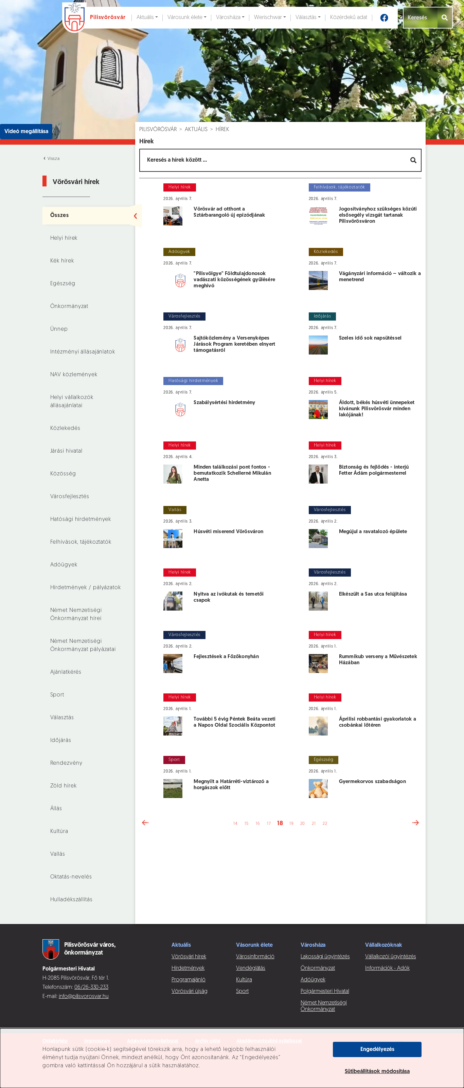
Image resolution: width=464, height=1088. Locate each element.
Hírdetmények (188, 968)
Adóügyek (63, 565)
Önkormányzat (69, 306)
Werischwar (268, 17)
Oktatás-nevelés (71, 877)
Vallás (57, 854)
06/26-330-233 (91, 987)
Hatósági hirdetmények (80, 519)
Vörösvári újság (190, 991)
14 (235, 824)
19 (291, 824)
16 (258, 824)
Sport (57, 695)
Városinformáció (255, 957)
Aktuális (145, 17)
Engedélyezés (377, 1049)
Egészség (62, 284)
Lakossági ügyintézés (325, 957)
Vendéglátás (250, 968)
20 (302, 824)
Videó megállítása (26, 131)
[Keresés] (445, 18)
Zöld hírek (63, 786)
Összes (59, 215)
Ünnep (59, 329)
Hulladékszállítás (71, 900)
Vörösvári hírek (189, 957)
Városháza (228, 17)
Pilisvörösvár (158, 129)
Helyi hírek (64, 238)
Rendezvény (66, 763)
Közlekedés (65, 428)
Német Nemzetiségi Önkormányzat (324, 1006)
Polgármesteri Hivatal (325, 991)
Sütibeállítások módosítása (377, 1071)
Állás (56, 809)
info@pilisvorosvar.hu (84, 996)
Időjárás (60, 740)
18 (280, 824)
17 (269, 824)
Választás (306, 17)
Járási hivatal (66, 451)
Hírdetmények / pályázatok (85, 588)
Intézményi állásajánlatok (82, 352)
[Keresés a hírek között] (414, 160)
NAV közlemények (73, 375)
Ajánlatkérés (66, 672)
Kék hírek (62, 261)
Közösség (63, 474)
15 (246, 824)
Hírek (222, 129)
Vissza (53, 159)
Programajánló (189, 980)
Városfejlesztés (69, 497)
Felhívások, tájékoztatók (80, 542)
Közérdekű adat (348, 17)
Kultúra (59, 831)
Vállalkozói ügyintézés (390, 957)
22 (325, 824)
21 (314, 824)
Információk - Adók (387, 968)
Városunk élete (184, 17)
